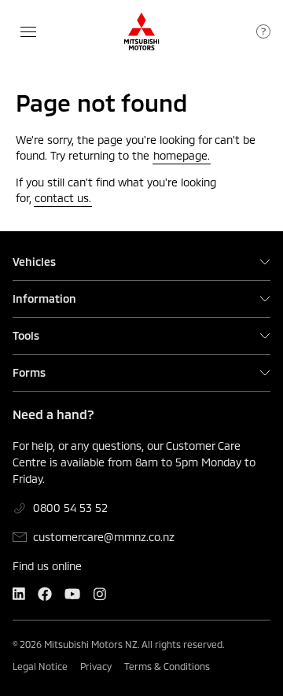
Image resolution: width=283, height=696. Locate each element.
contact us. (63, 197)
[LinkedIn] (19, 593)
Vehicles (34, 261)
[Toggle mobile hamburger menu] (28, 32)
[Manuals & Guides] (263, 31)
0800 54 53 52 (70, 507)
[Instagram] (99, 594)
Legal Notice (40, 666)
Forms (29, 372)
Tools (26, 335)
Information (44, 298)
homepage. (181, 155)
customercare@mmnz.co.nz (104, 536)
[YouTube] (72, 593)
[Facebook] (45, 594)
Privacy (96, 666)
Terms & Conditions (167, 666)
